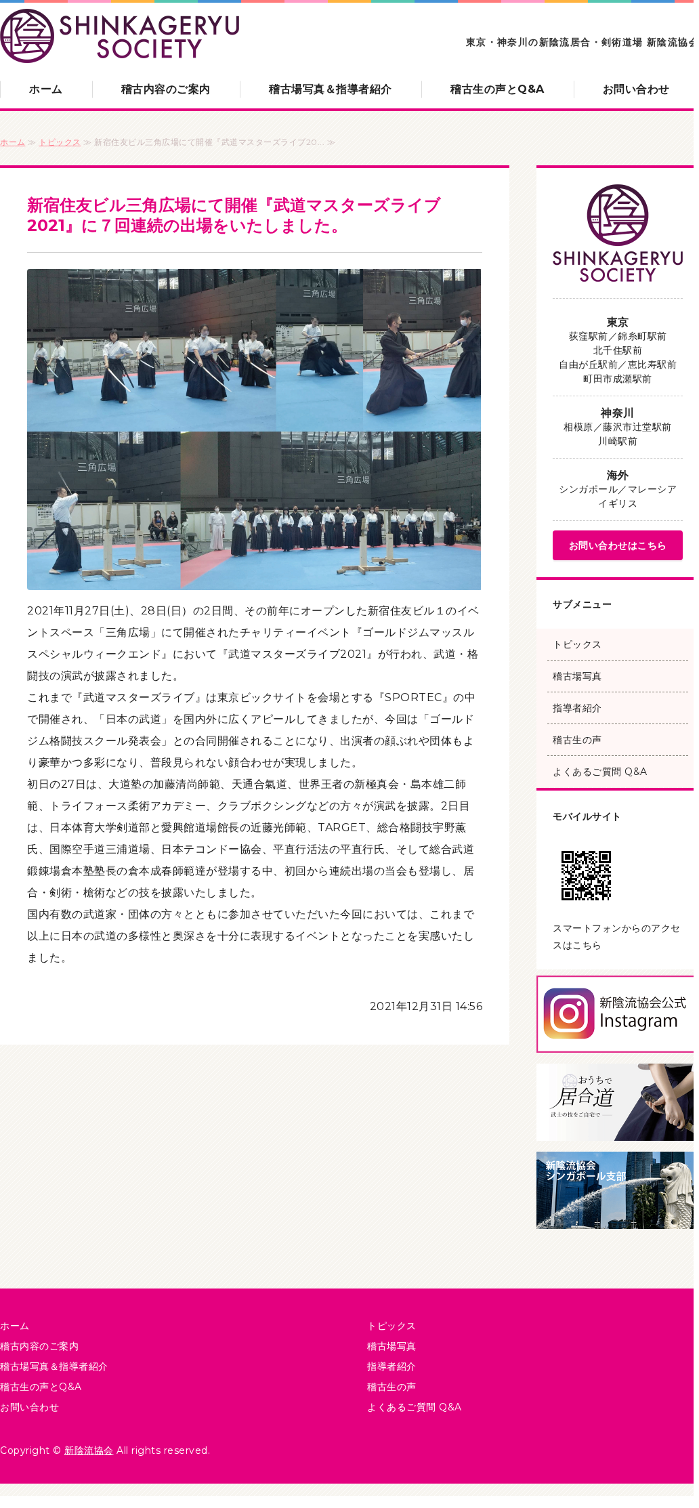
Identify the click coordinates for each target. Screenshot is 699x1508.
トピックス (60, 142)
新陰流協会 (89, 1450)
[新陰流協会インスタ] (617, 1041)
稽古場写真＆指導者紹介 (330, 89)
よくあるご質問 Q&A (600, 772)
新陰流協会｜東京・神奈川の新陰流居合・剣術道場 (119, 36)
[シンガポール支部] (617, 1217)
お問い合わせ (636, 89)
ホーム (46, 89)
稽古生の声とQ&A (497, 89)
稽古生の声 (577, 740)
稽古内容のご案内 (166, 89)
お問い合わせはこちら (618, 545)
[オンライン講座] (617, 1129)
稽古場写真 (577, 676)
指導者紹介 (577, 708)
